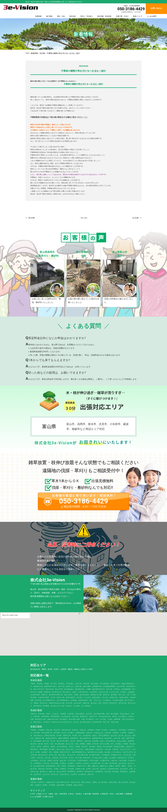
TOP (33, 794)
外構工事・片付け (122, 16)
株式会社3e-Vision (81, 810)
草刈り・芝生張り (86, 16)
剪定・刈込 (61, 16)
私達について (137, 16)
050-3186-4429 (131, 9)
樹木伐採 (72, 16)
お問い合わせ (48, 797)
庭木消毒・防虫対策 (104, 16)
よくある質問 (151, 16)
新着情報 (38, 16)
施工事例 (49, 16)
